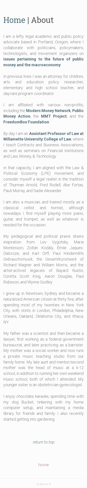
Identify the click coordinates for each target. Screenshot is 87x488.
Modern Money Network (48, 110)
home (43, 464)
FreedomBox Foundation (26, 122)
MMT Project (54, 116)
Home (14, 19)
